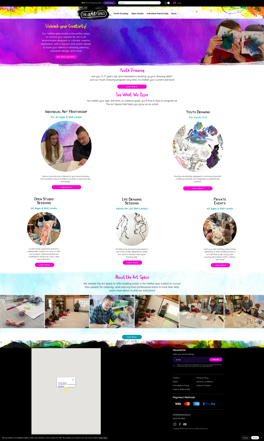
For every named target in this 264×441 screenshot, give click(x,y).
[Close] (261, 437)
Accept (255, 438)
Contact (176, 378)
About (175, 381)
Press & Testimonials (181, 389)
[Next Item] (260, 311)
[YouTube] (185, 424)
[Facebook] (180, 424)
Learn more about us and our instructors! (132, 290)
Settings (245, 438)
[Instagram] (175, 424)
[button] (167, 3)
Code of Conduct (203, 385)
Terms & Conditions (204, 381)
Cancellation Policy (181, 385)
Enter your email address (183, 354)
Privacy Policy (202, 378)
